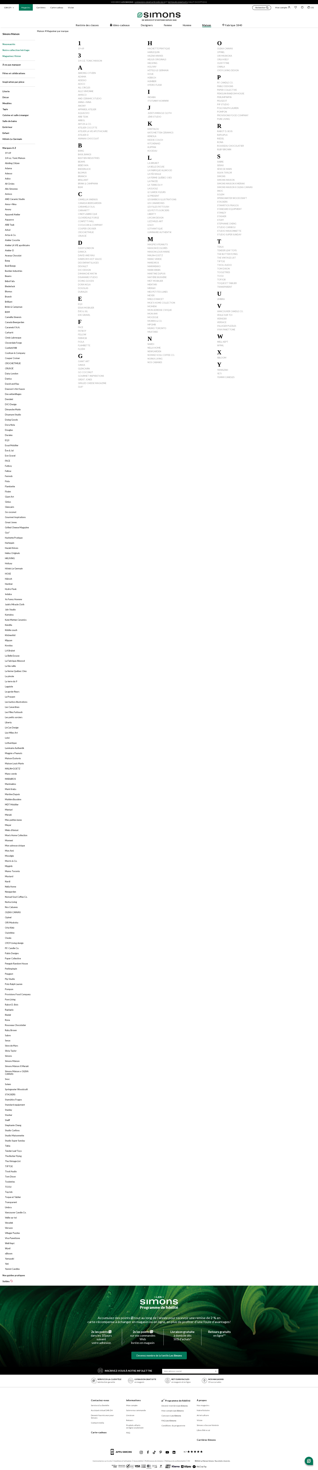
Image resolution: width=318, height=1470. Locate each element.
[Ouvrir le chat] (309, 1461)
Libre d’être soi (203, 1430)
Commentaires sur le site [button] (102, 1461)
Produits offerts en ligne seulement (135, 1426)
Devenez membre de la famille (159, 1355)
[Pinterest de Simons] (160, 1452)
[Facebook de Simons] (148, 1452)
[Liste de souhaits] (296, 7)
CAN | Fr (8, 7)
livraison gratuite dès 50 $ (150, 2)
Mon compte (281, 7)
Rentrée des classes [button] (87, 25)
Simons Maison (11, 33)
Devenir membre (174, 1405)
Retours (129, 1420)
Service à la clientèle (100, 1405)
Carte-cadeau (56, 7)
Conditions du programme (173, 1425)
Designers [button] (147, 25)
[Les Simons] (159, 1300)
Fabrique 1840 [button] (233, 25)
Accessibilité (138, 1461)
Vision (71, 7)
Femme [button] (168, 25)
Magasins (25, 7)
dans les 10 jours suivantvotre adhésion (101, 1337)
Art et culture (203, 1415)
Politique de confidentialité (175, 1461)
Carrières (41, 7)
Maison (40, 31)
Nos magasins (203, 1405)
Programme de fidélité (159, 1307)
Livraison (130, 1415)
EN (189, 1461)
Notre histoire (203, 1410)
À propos (202, 1400)
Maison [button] (206, 25)
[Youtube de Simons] (167, 1452)
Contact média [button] (97, 1423)
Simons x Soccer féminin (208, 1425)
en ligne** (219, 1333)
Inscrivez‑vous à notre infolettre (128, 1370)
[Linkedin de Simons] (174, 1452)
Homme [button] (187, 25)
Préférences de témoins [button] (154, 1461)
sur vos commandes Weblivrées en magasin (142, 1337)
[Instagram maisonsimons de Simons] (141, 1452)
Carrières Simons (206, 1439)
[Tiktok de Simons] (154, 1452)
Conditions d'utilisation (123, 1461)
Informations (133, 1400)
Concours (171, 1415)
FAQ (128, 1432)
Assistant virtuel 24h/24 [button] (101, 1410)
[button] (261, 8)
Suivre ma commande (136, 1410)
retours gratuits (178, 2)
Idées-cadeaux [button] (121, 25)
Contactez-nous (100, 1400)
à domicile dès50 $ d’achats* (182, 1335)
